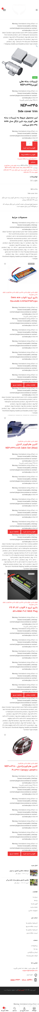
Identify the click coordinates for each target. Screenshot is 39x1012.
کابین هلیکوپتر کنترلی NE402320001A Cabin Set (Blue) (22, 446)
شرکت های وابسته (32, 955)
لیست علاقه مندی (32, 933)
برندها (36, 900)
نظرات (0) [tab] (34, 180)
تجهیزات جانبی (33, 910)
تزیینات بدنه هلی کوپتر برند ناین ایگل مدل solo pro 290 (21, 170)
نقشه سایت (34, 907)
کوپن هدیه (34, 904)
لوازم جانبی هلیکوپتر (10, 165)
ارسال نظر (18, 874)
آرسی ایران (21, 990)
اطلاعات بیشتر (30, 385)
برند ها (36, 949)
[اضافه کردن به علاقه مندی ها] (5, 263)
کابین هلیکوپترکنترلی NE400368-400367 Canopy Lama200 (21, 768)
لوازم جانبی (34, 292)
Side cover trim (17, 167)
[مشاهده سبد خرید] (4, 10)
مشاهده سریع (17, 385)
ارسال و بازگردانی (33, 952)
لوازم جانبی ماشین (24, 292)
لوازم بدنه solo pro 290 (31, 172)
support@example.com (30, 970)
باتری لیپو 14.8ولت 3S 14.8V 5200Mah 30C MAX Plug (23, 609)
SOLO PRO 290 (27, 167)
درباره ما (35, 897)
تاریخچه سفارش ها (32, 923)
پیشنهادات (34, 945)
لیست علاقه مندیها (32, 926)
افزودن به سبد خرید (29, 148)
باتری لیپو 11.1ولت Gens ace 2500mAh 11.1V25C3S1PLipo (24, 299)
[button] (37, 46)
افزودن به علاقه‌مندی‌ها (28, 154)
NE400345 (8, 167)
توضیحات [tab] (34, 176)
